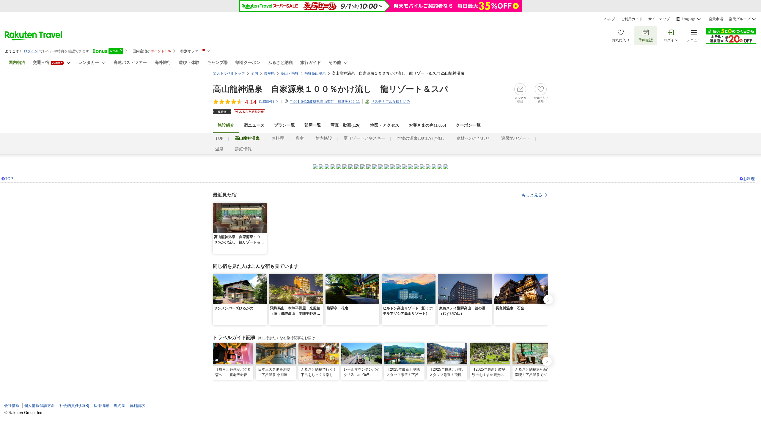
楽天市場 (716, 19)
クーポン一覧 (468, 125)
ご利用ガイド (631, 19)
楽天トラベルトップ (229, 73)
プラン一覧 (284, 125)
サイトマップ (659, 19)
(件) (266, 101)
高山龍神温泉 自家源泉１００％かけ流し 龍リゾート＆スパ (330, 89)
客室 (299, 138)
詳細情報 (243, 149)
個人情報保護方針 (39, 405)
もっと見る (531, 195)
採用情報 (101, 405)
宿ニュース (254, 125)
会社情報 (12, 405)
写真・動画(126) (346, 125)
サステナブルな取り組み (390, 102)
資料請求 (137, 405)
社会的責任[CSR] (74, 405)
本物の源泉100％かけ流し (421, 138)
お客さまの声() (427, 125)
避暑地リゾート (515, 138)
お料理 (277, 138)
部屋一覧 (312, 125)
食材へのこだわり (473, 138)
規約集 (119, 405)
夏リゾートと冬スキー (364, 138)
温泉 (219, 149)
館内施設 (323, 138)
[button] (263, 206)
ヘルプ (609, 19)
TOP (219, 138)
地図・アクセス (384, 125)
